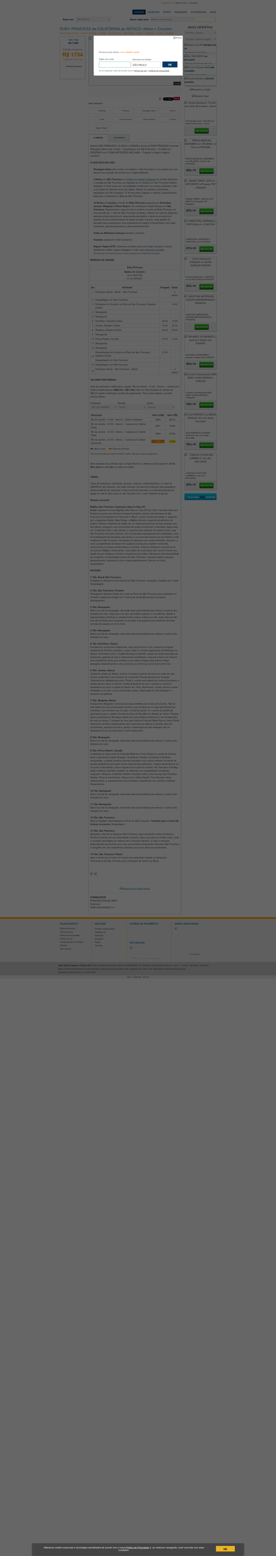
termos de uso (140, 71)
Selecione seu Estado (141, 59)
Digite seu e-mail (106, 59)
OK (225, 1549)
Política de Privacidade (137, 1547)
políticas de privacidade (159, 71)
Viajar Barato (117, 42)
